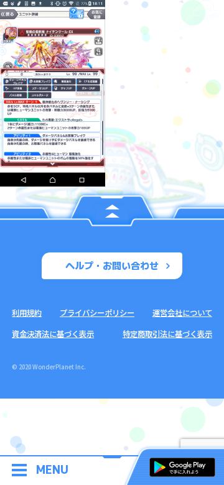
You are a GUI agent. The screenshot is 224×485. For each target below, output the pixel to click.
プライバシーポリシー (97, 312)
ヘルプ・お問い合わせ (112, 265)
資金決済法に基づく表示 (53, 334)
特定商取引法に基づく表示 (167, 334)
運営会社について (182, 312)
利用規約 (27, 312)
